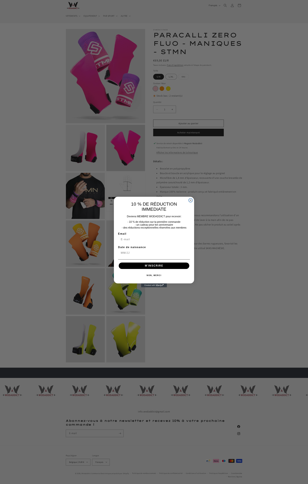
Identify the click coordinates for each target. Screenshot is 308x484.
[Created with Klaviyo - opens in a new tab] (154, 285)
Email (122, 233)
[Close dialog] (191, 200)
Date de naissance (132, 247)
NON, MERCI (154, 275)
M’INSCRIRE (154, 265)
